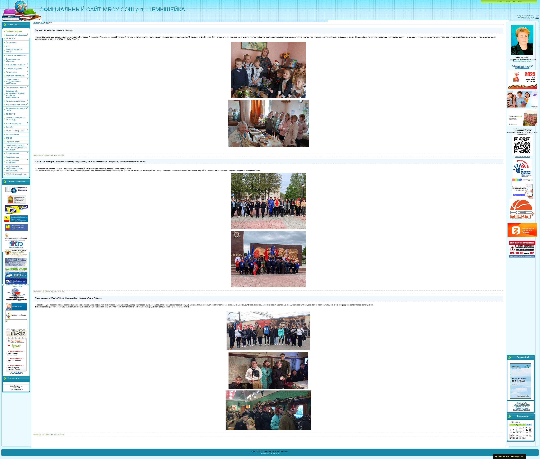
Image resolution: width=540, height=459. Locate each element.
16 (520, 433)
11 (527, 430)
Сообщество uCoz (522, 406)
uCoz (277, 453)
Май (47, 22)
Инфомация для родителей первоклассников (522, 67)
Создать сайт (522, 403)
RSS (537, 18)
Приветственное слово (522, 61)
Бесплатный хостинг (268, 453)
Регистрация (510, 1)
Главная (499, 1)
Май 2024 (514, 422)
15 (517, 433)
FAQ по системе (522, 408)
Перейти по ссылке (522, 157)
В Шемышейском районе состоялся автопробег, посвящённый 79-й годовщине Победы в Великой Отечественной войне (90, 162)
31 (524, 438)
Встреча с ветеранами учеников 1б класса (54, 30)
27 (511, 438)
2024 (42, 22)
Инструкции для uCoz (521, 410)
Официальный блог (522, 405)
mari (52, 155)
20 (511, 435)
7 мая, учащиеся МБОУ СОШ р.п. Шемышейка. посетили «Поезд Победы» (68, 298)
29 (517, 438)
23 (520, 435)
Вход (519, 1)
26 (530, 435)
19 (530, 433)
